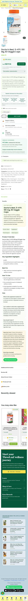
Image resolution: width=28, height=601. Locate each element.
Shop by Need (8, 7)
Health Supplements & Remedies (8, 180)
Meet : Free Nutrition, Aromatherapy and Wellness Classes (16, 522)
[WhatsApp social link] (8, 189)
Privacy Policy (14, 580)
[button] (2, 22)
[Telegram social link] (10, 189)
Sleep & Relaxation (5, 182)
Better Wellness (20, 171)
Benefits (4, 201)
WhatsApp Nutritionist (10, 359)
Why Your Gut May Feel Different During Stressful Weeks (16, 545)
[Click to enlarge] (3, 32)
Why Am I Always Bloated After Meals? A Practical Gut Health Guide (16, 561)
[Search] (25, 5)
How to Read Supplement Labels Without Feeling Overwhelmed (17, 538)
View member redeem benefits (10, 71)
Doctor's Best (14, 173)
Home (2, 7)
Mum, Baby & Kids (8, 174)
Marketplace (7, 580)
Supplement (4, 184)
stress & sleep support (16, 182)
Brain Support (13, 179)
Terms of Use (21, 580)
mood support (20, 180)
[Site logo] (10, 5)
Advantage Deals (11, 171)
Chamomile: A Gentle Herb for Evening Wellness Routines (17, 530)
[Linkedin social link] (7, 189)
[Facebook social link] (5, 189)
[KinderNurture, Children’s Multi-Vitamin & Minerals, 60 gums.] (10, 417)
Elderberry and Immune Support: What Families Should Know (16, 553)
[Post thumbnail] (4, 522)
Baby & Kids (7, 179)
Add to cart (21, 63)
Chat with (15, 471)
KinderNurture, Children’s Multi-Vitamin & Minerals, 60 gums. (10, 429)
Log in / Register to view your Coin (12, 1)
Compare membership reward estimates (12, 149)
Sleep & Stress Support (18, 7)
